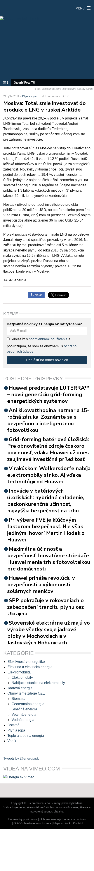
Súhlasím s (19, 339)
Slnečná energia (24, 709)
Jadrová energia (20, 688)
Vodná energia (23, 720)
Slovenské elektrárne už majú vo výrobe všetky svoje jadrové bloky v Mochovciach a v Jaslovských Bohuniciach (48, 633)
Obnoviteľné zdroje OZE (26, 693)
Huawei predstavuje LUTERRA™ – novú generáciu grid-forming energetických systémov (48, 394)
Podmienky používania (22, 819)
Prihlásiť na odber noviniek (47, 360)
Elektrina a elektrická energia (29, 667)
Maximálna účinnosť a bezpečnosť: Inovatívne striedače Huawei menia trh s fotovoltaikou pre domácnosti (48, 559)
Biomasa (18, 698)
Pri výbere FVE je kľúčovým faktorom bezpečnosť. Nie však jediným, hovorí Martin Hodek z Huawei (45, 530)
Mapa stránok (62, 823)
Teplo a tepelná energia (25, 735)
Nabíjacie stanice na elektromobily (38, 683)
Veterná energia (24, 714)
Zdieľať (37, 295)
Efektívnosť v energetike (26, 662)
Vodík (11, 741)
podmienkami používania (48, 339)
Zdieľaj (13, 7)
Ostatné (13, 725)
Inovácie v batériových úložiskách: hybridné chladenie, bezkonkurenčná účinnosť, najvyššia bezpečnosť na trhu (45, 501)
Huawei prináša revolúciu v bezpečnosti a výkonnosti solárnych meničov (41, 584)
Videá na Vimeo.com (31, 769)
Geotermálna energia (28, 704)
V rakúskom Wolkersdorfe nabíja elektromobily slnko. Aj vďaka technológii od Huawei (49, 475)
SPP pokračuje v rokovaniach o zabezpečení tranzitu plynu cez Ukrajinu (45, 607)
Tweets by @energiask (21, 758)
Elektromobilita (19, 672)
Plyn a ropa (29, 96)
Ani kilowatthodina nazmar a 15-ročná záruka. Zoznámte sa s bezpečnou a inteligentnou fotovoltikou (48, 420)
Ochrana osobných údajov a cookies (63, 819)
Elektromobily (22, 677)
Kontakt (78, 823)
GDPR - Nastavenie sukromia (32, 823)
